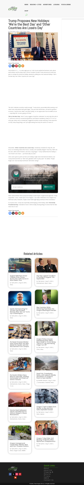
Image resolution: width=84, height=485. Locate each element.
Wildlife (24, 450)
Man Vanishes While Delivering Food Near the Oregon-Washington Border (46, 308)
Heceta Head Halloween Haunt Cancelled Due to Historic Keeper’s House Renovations (18, 412)
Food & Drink (66, 4)
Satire (28, 31)
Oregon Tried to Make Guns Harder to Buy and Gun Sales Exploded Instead (46, 408)
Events (20, 384)
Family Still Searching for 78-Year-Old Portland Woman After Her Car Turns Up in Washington (20, 311)
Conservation (41, 382)
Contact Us (49, 480)
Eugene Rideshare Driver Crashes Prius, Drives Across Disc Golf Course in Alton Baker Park (19, 278)
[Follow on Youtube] (15, 477)
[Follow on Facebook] (10, 474)
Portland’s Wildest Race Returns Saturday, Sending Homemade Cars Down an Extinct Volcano (19, 377)
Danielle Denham (42, 380)
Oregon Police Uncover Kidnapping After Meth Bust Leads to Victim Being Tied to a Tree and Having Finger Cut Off (46, 342)
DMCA (46, 478)
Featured (47, 382)
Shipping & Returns (48, 473)
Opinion (42, 414)
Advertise (48, 470)
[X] (13, 65)
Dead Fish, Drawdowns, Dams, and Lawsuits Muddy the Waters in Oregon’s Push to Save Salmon (46, 376)
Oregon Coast (17, 450)
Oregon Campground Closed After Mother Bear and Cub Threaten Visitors (19, 444)
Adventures (47, 4)
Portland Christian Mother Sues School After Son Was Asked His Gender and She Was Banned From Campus (19, 344)
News (26, 4)
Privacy (47, 476)
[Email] (19, 65)
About (46, 468)
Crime (38, 349)
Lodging (56, 4)
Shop (26, 11)
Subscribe (49, 187)
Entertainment (13, 384)
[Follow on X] (13, 474)
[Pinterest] (16, 65)
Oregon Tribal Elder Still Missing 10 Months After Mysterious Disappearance (46, 439)
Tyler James (13, 31)
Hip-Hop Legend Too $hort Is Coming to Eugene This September (46, 277)
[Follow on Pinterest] (20, 474)
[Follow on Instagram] (16, 474)
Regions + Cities (35, 4)
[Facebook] (10, 65)
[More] (22, 65)
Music (46, 283)
